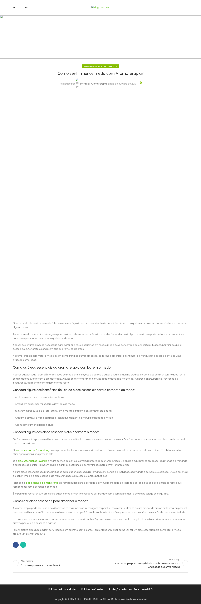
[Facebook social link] (16, 545)
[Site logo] (100, 7)
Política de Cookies (92, 589)
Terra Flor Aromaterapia (93, 83)
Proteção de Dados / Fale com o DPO (131, 589)
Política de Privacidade (61, 589)
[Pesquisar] (187, 8)
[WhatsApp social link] (23, 545)
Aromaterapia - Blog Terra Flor (101, 66)
